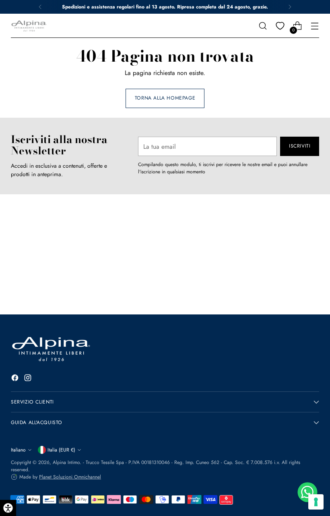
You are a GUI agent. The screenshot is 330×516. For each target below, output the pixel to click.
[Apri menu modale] (315, 26)
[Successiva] (290, 7)
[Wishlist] (280, 26)
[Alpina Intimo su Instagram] (28, 379)
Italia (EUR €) (61, 450)
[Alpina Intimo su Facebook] (16, 379)
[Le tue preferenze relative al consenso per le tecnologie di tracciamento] (316, 502)
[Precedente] (40, 7)
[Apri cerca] (263, 26)
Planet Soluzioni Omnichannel (70, 477)
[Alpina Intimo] (29, 26)
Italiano (18, 450)
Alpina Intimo (66, 462)
